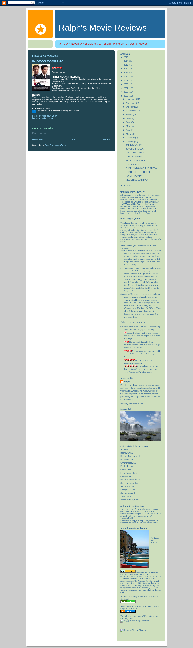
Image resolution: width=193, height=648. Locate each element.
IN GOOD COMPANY (136, 152)
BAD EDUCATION (134, 145)
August (129, 114)
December (131, 99)
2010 (126, 76)
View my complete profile (131, 404)
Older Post (106, 139)
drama (50, 118)
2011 (126, 72)
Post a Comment (39, 133)
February (130, 138)
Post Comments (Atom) (55, 145)
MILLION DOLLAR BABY (137, 180)
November (131, 103)
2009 (126, 80)
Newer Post (37, 139)
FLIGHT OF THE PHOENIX (138, 172)
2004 (126, 185)
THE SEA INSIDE (133, 164)
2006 (126, 92)
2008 (126, 84)
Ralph (127, 381)
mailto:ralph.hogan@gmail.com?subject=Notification (136, 517)
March (129, 134)
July (128, 118)
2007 (126, 88)
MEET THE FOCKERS (136, 160)
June (128, 122)
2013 (126, 65)
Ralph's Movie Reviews (103, 27)
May (128, 126)
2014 (126, 61)
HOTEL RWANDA (134, 176)
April (128, 130)
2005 (126, 96)
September (131, 111)
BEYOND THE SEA (134, 149)
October (130, 107)
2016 (126, 57)
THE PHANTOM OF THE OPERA (141, 168)
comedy (42, 118)
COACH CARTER (134, 156)
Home (72, 139)
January (130, 142)
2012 (126, 69)
